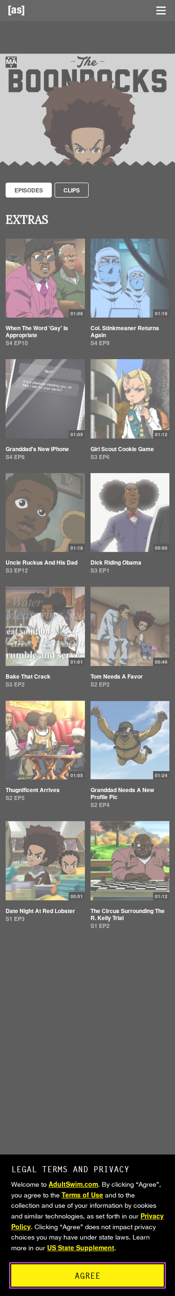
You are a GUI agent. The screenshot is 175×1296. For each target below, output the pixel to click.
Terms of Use (82, 1194)
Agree (87, 1276)
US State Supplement (80, 1247)
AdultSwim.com (73, 1184)
